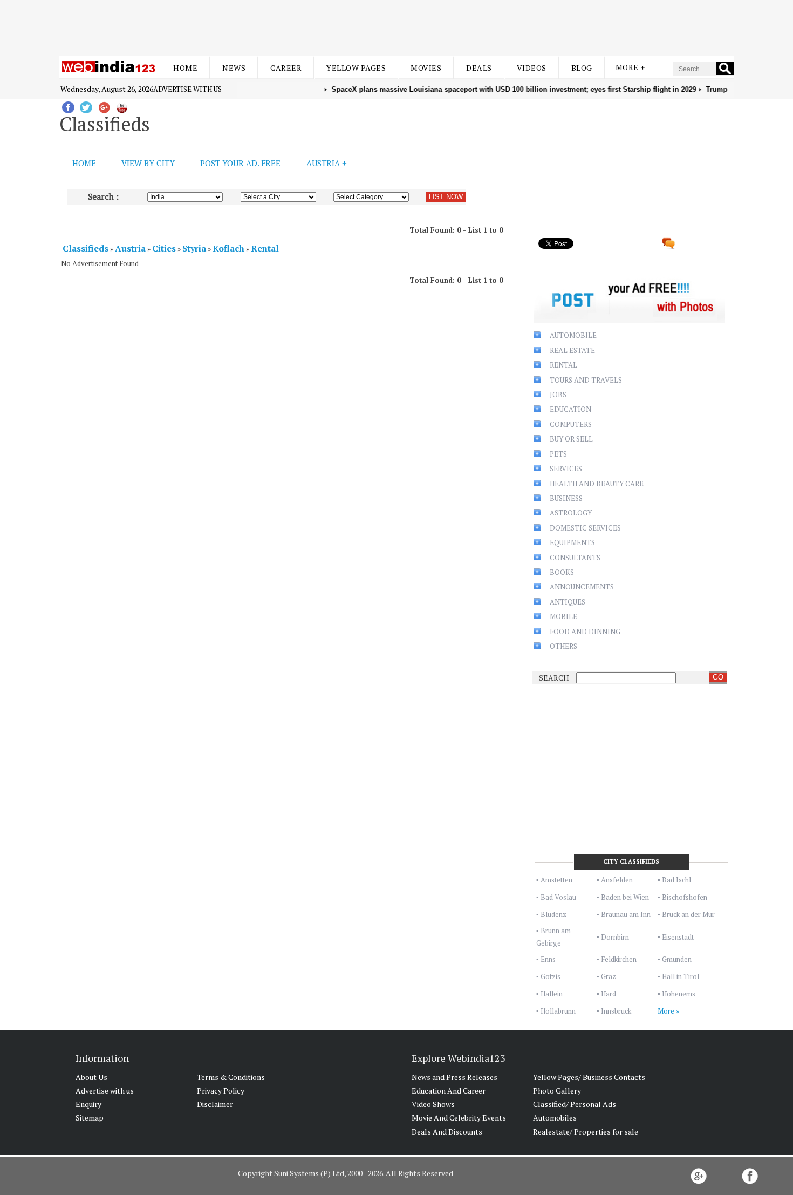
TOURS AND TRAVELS (586, 380)
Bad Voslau (558, 897)
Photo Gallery (557, 1090)
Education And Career (449, 1090)
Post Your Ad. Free (240, 163)
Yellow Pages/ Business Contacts (589, 1077)
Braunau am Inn (626, 914)
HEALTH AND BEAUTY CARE (597, 483)
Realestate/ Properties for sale (585, 1131)
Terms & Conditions (231, 1077)
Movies (426, 68)
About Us (91, 1077)
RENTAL (563, 365)
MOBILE (563, 616)
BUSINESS (566, 498)
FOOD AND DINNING (585, 631)
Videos (531, 68)
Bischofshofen (684, 897)
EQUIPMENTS (572, 542)
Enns (548, 959)
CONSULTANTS (575, 557)
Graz (608, 976)
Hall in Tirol (680, 976)
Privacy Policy (220, 1090)
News (233, 68)
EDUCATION (570, 409)
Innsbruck (616, 1011)
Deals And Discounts (447, 1131)
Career (286, 68)
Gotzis (550, 976)
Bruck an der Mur (688, 914)
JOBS (558, 394)
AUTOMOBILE (573, 335)
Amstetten (556, 880)
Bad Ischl (676, 880)
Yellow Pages (356, 68)
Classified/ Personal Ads (574, 1104)
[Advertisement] (396, 26)
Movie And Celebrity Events (459, 1117)
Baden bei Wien (625, 897)
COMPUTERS (571, 424)
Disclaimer (215, 1104)
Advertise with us (187, 89)
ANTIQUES (567, 602)
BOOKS (562, 572)
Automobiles (555, 1117)
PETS (558, 454)
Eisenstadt (678, 937)
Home (185, 68)
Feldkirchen (619, 959)
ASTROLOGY (571, 513)
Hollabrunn (558, 1011)
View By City (148, 163)
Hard (608, 994)
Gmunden (677, 959)
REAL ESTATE (572, 350)
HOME (84, 163)
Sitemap (90, 1117)
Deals (479, 68)
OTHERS (563, 646)
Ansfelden (617, 880)
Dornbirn (615, 937)
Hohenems (678, 994)
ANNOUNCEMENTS (582, 587)
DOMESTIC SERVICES (585, 528)
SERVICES (566, 468)
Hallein (552, 994)
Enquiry (88, 1104)
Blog (581, 68)
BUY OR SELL (571, 439)
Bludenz (553, 914)
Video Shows (433, 1104)
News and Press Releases (454, 1077)
